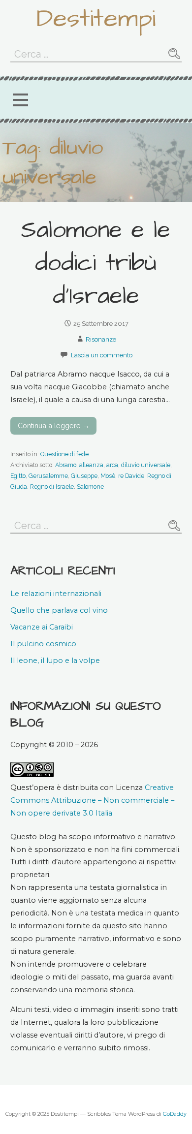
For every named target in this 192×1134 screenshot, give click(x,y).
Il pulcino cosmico (43, 643)
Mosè (107, 475)
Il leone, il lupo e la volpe (55, 660)
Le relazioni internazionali (55, 593)
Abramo (65, 465)
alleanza (91, 465)
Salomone (90, 486)
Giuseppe (84, 475)
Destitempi (96, 18)
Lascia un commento (101, 355)
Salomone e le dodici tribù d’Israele (95, 263)
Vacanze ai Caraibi (41, 627)
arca (112, 465)
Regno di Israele (52, 486)
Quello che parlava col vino (59, 610)
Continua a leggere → (54, 425)
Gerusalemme (48, 475)
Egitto (18, 475)
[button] (20, 100)
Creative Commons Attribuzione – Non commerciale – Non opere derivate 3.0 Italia (92, 800)
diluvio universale (145, 465)
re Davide (131, 475)
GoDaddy (175, 1114)
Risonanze (101, 339)
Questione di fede (64, 454)
